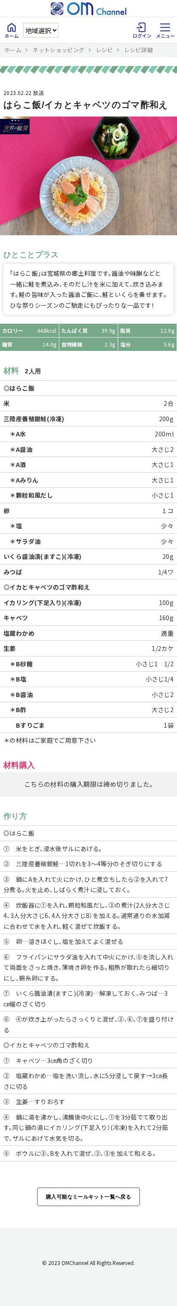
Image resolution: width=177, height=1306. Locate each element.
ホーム (12, 50)
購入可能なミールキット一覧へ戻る (88, 1197)
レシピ (104, 50)
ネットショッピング (58, 50)
